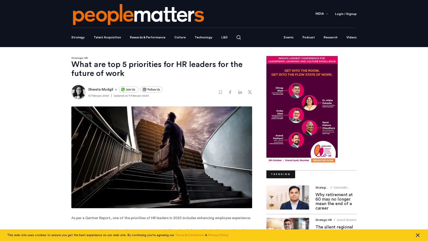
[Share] (230, 92)
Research (330, 37)
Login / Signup (346, 14)
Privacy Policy (218, 235)
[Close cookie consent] (418, 235)
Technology (203, 37)
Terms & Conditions (189, 235)
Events (289, 37)
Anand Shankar (347, 220)
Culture (180, 37)
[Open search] (239, 37)
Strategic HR (79, 58)
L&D (224, 37)
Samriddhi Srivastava (341, 189)
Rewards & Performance (147, 37)
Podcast (308, 37)
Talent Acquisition (107, 37)
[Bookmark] (220, 92)
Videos (351, 37)
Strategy (78, 37)
